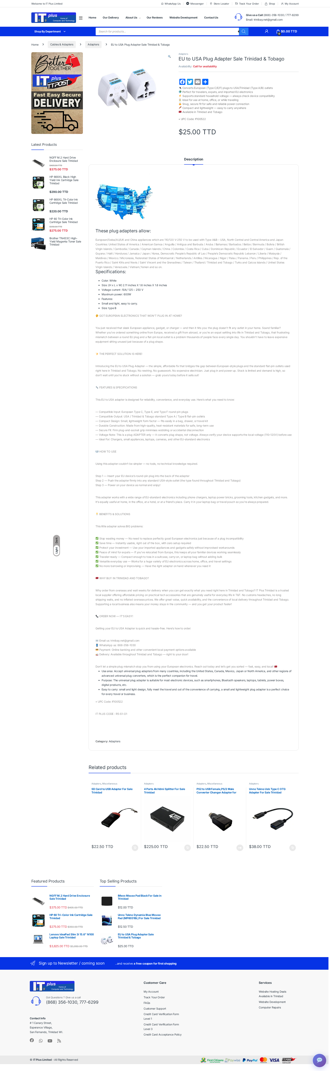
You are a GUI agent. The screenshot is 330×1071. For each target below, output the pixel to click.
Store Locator (221, 3)
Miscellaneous (109, 783)
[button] (169, 56)
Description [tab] (193, 159)
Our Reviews (155, 17)
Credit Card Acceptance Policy (163, 1034)
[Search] (243, 31)
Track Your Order (249, 3)
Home (92, 17)
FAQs (147, 1002)
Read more (239, 848)
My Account (292, 3)
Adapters (93, 44)
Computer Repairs (270, 1007)
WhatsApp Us (172, 3)
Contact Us (211, 17)
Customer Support (155, 1008)
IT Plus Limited (42, 1059)
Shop (272, 3)
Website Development (183, 17)
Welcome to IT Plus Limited (46, 3)
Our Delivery (111, 17)
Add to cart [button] (135, 848)
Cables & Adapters (61, 44)
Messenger (197, 3)
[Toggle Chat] (319, 1060)
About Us (131, 17)
